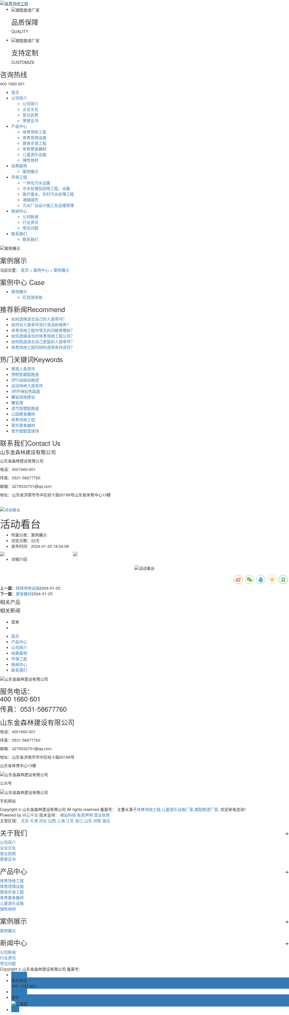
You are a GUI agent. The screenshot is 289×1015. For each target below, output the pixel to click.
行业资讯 (30, 222)
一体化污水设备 (36, 182)
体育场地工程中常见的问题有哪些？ (43, 330)
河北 (43, 820)
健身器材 (24, 593)
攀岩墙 (17, 402)
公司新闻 (30, 216)
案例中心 (41, 270)
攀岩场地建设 (23, 397)
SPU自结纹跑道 (25, 380)
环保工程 (19, 177)
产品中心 (19, 126)
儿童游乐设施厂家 (177, 809)
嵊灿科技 (68, 815)
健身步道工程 (34, 143)
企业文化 (30, 109)
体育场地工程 (34, 132)
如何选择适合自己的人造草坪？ (39, 319)
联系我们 (19, 233)
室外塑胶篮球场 (25, 431)
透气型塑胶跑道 (25, 408)
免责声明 (85, 815)
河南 (97, 820)
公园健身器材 (23, 414)
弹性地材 (30, 160)
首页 (15, 92)
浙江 (79, 820)
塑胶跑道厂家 (206, 809)
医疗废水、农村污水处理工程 (48, 194)
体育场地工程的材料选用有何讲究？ (43, 347)
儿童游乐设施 (34, 154)
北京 (25, 820)
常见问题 (30, 228)
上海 (61, 820)
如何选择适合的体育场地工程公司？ (43, 336)
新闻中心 (19, 211)
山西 (52, 820)
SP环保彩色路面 (25, 391)
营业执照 (30, 115)
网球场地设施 (28, 588)
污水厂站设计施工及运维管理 (48, 205)
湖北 (106, 820)
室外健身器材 (23, 425)
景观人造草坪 (23, 368)
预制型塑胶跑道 (25, 374)
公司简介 (19, 98)
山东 (88, 820)
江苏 (70, 820)
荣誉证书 (30, 120)
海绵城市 (30, 199)
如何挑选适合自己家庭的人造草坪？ (43, 341)
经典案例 (19, 165)
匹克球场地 (32, 297)
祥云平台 (30, 815)
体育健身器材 (34, 149)
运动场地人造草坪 (27, 385)
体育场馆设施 (34, 137)
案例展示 (30, 171)
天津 (34, 820)
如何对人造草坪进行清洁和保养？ (41, 324)
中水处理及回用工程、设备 (46, 188)
